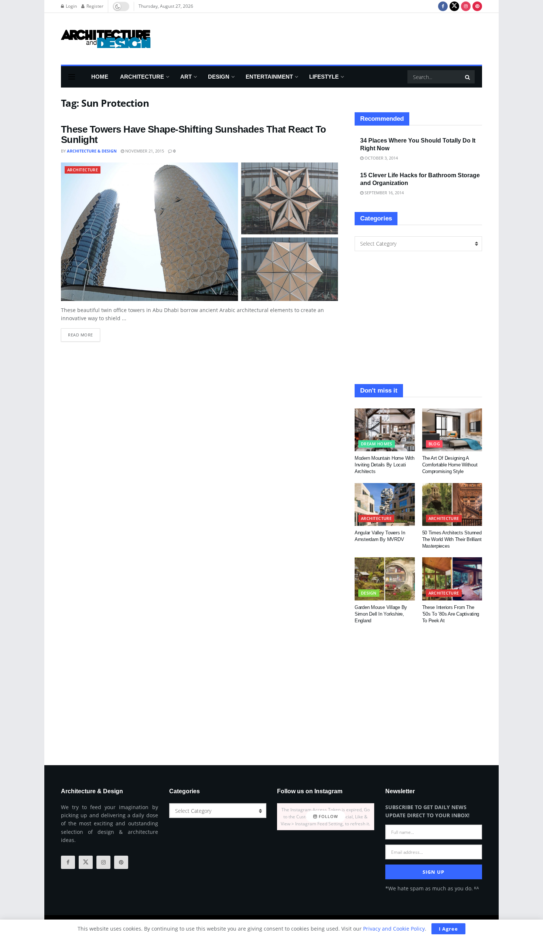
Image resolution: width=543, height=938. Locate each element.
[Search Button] (468, 76)
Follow (327, 816)
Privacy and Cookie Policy (394, 928)
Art (186, 76)
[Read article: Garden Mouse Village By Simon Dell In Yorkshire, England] (385, 578)
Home (99, 76)
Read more (84, 333)
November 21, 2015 (144, 151)
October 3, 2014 (380, 158)
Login (71, 6)
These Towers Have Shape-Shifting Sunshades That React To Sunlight (193, 135)
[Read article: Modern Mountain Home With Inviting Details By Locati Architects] (385, 429)
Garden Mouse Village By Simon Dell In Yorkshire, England (381, 614)
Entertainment (269, 76)
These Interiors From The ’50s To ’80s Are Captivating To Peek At (450, 614)
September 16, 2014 (383, 192)
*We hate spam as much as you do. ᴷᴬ (432, 888)
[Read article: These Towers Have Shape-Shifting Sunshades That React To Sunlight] (199, 231)
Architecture (142, 76)
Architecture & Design (92, 151)
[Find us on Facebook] (443, 6)
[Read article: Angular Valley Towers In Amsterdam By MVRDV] (385, 504)
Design (218, 76)
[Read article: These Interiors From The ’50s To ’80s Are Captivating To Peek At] (452, 578)
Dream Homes (376, 443)
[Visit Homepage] (106, 39)
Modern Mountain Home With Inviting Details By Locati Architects (384, 464)
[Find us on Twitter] (454, 6)
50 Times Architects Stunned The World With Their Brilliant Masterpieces (452, 539)
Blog (434, 443)
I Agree (448, 928)
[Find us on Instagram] (466, 6)
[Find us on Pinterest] (477, 6)
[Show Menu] (71, 76)
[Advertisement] (347, 37)
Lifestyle (324, 76)
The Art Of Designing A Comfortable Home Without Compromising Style (450, 464)
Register (94, 6)
